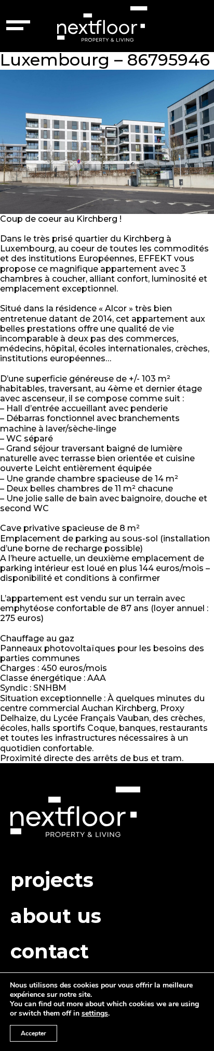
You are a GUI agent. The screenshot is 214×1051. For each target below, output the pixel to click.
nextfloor (102, 25)
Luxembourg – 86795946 (105, 59)
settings (95, 1013)
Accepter (33, 1033)
